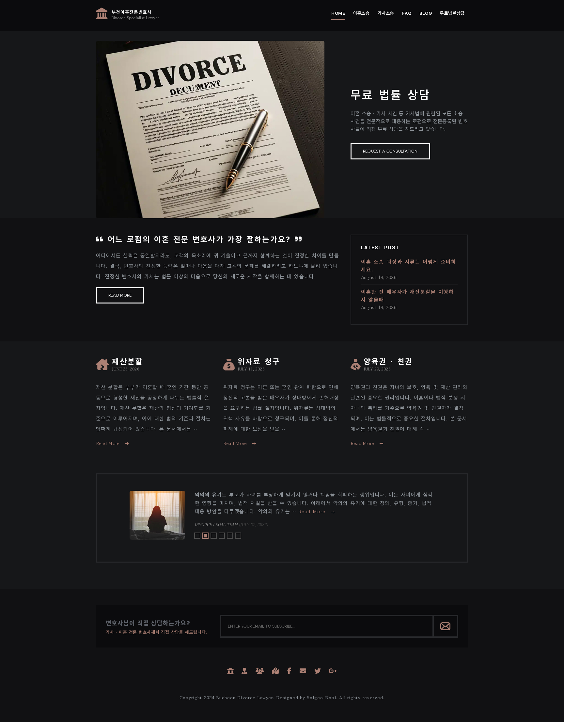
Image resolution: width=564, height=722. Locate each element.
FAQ (406, 13)
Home (338, 13)
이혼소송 (361, 13)
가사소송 (386, 13)
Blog (425, 13)
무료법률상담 (452, 13)
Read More (120, 295)
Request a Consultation (390, 151)
